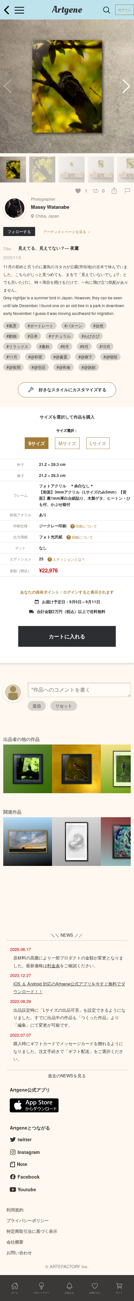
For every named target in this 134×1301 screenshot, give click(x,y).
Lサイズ (98, 443)
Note (22, 1164)
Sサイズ (36, 443)
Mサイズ (67, 443)
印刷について (86, 526)
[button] (126, 86)
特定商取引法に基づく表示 (32, 1231)
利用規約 (15, 1210)
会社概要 (15, 1242)
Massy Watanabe (50, 206)
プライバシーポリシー (28, 1220)
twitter (25, 1139)
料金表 (53, 965)
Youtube (27, 1189)
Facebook (29, 1176)
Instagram (29, 1152)
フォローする (19, 231)
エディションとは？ (69, 559)
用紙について (82, 537)
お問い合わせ (19, 1252)
